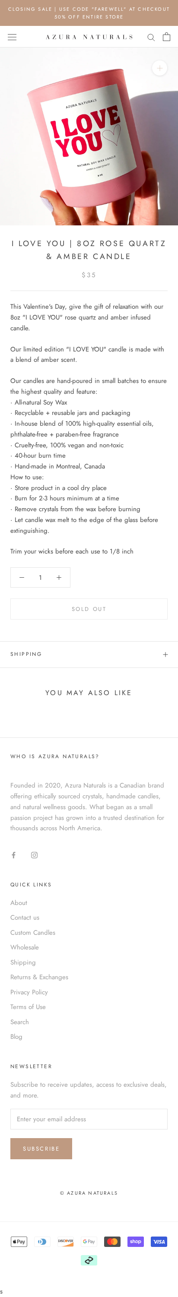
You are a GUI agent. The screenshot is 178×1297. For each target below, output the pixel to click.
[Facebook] (13, 854)
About (18, 903)
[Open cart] (166, 36)
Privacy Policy (29, 992)
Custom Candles (32, 932)
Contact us (24, 917)
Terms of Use (28, 1007)
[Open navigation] (12, 37)
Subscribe (41, 1149)
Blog (16, 1036)
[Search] (151, 37)
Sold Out (89, 609)
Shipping (26, 654)
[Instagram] (34, 854)
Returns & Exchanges (39, 977)
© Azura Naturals (89, 1192)
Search (19, 1022)
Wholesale (24, 947)
